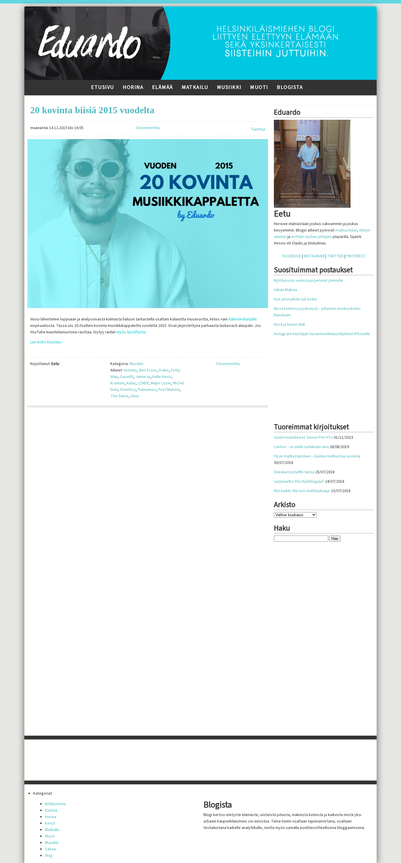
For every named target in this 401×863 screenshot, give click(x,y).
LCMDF (143, 383)
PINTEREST (356, 256)
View (135, 396)
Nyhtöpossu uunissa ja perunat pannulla (308, 280)
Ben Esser (147, 370)
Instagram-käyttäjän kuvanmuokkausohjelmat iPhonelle (322, 334)
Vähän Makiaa (285, 290)
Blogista (290, 87)
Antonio (130, 370)
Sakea (50, 849)
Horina (133, 87)
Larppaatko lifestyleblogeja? (299, 481)
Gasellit (126, 377)
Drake (164, 370)
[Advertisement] (324, 379)
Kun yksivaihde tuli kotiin (295, 299)
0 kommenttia (148, 128)
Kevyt (50, 823)
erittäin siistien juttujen (311, 237)
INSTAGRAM (314, 256)
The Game (119, 396)
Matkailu (195, 87)
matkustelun (346, 230)
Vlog (49, 856)
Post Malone (169, 390)
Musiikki (229, 87)
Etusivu (102, 87)
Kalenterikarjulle (242, 319)
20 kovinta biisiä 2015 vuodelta (92, 110)
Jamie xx (142, 377)
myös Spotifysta (130, 332)
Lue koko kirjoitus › (46, 342)
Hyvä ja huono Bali (289, 324)
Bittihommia (55, 804)
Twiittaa (258, 129)
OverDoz (128, 390)
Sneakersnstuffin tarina (294, 472)
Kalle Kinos (161, 377)
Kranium (117, 383)
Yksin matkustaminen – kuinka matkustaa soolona (317, 456)
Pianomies (147, 390)
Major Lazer (161, 383)
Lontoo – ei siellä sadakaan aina (301, 447)
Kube (131, 383)
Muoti (259, 87)
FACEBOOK (291, 256)
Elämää (162, 87)
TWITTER (335, 256)
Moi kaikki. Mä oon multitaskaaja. (302, 491)
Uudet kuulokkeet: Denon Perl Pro (303, 437)
